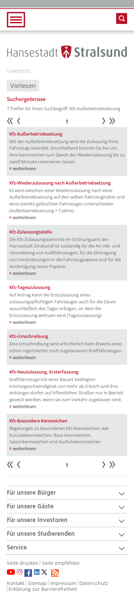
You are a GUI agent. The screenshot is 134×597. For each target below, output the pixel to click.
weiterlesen (24, 168)
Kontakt (15, 583)
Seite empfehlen (61, 563)
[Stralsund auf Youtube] (11, 572)
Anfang (13, 122)
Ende (115, 122)
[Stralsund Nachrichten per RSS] (55, 573)
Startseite (19, 71)
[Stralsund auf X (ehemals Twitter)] (45, 573)
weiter (107, 122)
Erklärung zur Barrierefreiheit (43, 589)
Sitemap (37, 583)
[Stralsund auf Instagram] (19, 572)
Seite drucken (22, 563)
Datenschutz (93, 583)
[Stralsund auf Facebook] (28, 573)
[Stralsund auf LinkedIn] (37, 572)
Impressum (63, 583)
